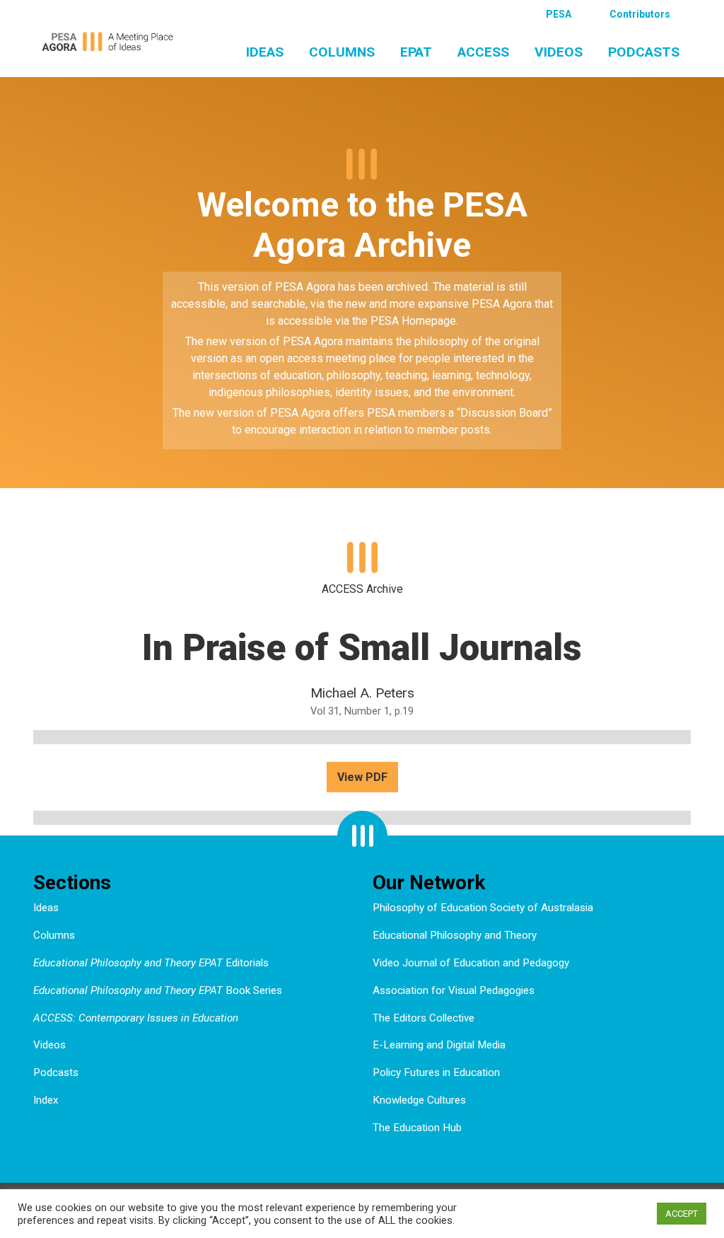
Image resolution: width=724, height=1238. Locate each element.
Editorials (151, 962)
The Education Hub (417, 1127)
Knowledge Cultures (419, 1100)
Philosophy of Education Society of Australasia (483, 907)
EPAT (416, 52)
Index (46, 1100)
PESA (558, 14)
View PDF (362, 777)
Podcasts (643, 52)
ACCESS (483, 52)
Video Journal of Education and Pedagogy (471, 962)
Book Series (157, 990)
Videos (559, 52)
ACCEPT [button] (681, 1213)
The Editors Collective (423, 1018)
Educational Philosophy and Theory (455, 935)
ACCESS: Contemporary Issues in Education (135, 1018)
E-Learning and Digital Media (439, 1045)
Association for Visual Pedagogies (454, 990)
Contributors (639, 14)
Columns (342, 52)
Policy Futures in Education (436, 1072)
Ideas (265, 52)
